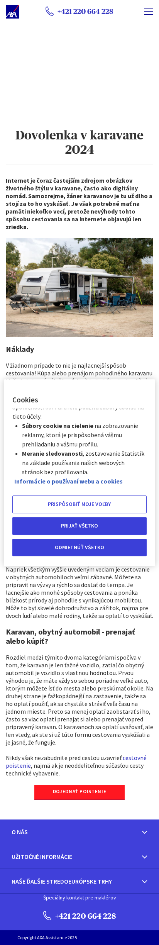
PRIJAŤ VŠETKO (79, 525)
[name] (148, 11)
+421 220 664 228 (85, 916)
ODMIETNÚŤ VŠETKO (79, 547)
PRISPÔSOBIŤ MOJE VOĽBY (79, 504)
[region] (79, 472)
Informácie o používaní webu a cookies (68, 481)
